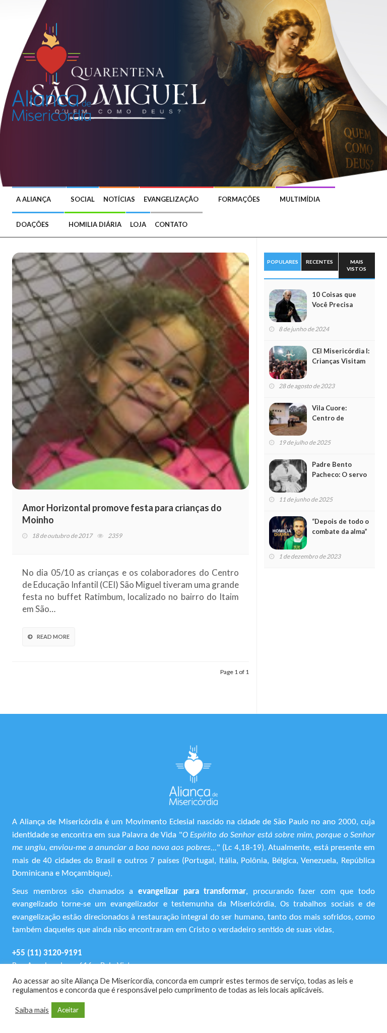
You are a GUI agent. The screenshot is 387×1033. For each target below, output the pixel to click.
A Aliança (33, 199)
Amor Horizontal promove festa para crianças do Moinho (122, 513)
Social (83, 199)
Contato (171, 224)
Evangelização (171, 199)
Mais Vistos (356, 265)
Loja (138, 224)
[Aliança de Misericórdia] (55, 70)
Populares (282, 262)
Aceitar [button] (68, 1010)
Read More (53, 636)
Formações (239, 199)
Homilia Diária (95, 224)
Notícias (119, 199)
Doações (32, 224)
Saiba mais (32, 1010)
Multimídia (300, 199)
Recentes (319, 262)
